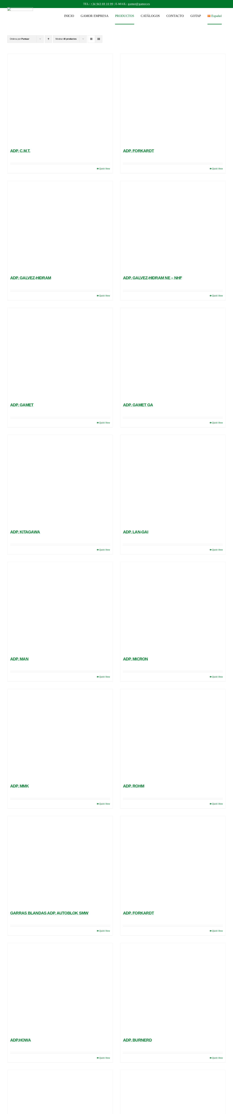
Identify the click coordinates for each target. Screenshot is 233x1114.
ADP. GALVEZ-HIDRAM (30, 278)
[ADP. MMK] (60, 734)
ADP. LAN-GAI (135, 532)
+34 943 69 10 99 (102, 3)
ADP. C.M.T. (20, 151)
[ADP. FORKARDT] (173, 99)
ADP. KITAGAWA (25, 532)
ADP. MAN (19, 659)
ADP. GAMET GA (138, 405)
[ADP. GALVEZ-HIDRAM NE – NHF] (173, 226)
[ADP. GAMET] (60, 353)
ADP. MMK (19, 786)
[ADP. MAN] (60, 607)
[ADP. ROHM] (173, 734)
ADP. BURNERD (137, 1040)
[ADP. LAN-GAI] (173, 480)
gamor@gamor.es (139, 3)
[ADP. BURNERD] (173, 988)
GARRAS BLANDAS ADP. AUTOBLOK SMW (49, 913)
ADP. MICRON (135, 659)
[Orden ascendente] (48, 39)
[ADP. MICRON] (173, 607)
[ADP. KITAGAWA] (60, 480)
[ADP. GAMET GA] (173, 353)
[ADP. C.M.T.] (60, 99)
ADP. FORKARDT (138, 151)
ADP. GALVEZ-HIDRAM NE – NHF (152, 278)
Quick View (104, 168)
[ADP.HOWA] (60, 988)
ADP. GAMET (21, 405)
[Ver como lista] (98, 39)
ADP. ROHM (133, 786)
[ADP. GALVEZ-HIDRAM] (60, 226)
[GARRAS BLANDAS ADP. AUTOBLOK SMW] (60, 861)
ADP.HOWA (20, 1040)
